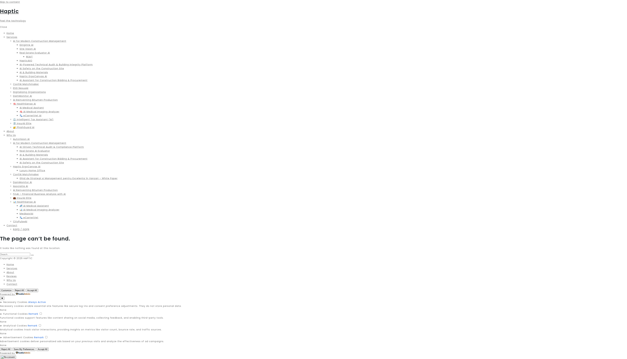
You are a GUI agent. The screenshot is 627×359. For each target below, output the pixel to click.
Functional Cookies (15, 314)
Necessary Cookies (15, 302)
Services (12, 268)
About (10, 272)
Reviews (12, 276)
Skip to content (10, 2)
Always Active (37, 302)
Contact (12, 284)
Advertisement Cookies (18, 337)
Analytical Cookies (15, 325)
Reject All (19, 290)
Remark (33, 314)
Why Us (11, 280)
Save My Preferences (24, 349)
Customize (6, 290)
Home (10, 264)
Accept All (32, 290)
